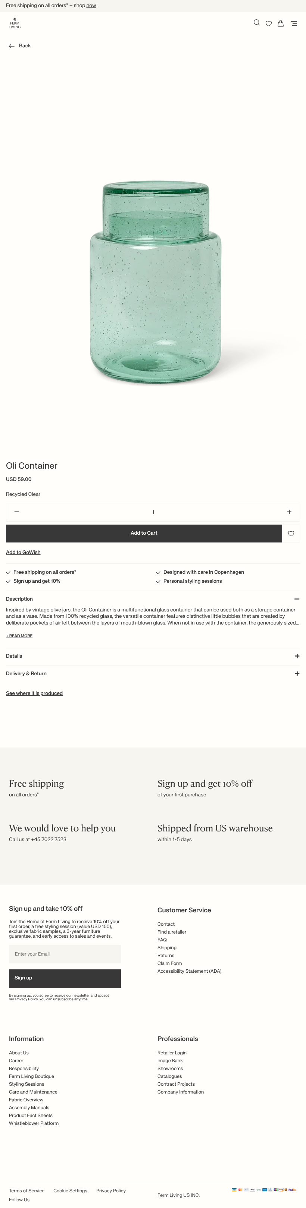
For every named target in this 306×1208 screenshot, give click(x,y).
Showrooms (170, 1068)
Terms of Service (26, 1191)
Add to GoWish (23, 553)
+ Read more (19, 636)
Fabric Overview (26, 1100)
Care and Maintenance (33, 1092)
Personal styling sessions (192, 581)
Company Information (180, 1092)
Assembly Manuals (29, 1107)
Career (16, 1060)
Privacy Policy (26, 999)
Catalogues (169, 1076)
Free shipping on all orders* (44, 572)
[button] (18, 47)
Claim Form (169, 963)
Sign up (23, 978)
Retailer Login (172, 1053)
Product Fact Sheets (31, 1115)
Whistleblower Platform (34, 1123)
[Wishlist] (268, 23)
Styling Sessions (26, 1084)
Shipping (167, 948)
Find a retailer (172, 932)
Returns (165, 955)
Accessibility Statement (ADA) (189, 971)
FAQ (162, 940)
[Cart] (280, 23)
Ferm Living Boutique (31, 1076)
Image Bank (170, 1060)
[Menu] (292, 23)
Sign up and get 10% (36, 581)
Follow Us (19, 1200)
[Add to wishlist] (291, 533)
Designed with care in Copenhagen (203, 572)
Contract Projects (176, 1084)
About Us (19, 1053)
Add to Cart (144, 533)
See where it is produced (34, 693)
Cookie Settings (70, 1191)
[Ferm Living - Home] (15, 22)
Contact (166, 924)
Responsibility (24, 1068)
